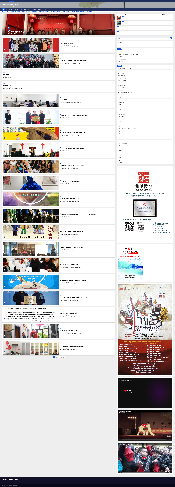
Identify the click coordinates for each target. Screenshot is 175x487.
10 (61, 357)
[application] (145, 393)
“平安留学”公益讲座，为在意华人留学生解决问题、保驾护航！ (73, 280)
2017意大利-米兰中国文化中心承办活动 (124, 68)
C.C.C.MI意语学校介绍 (121, 87)
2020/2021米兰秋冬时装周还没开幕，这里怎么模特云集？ (72, 149)
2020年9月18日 (62, 117)
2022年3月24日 (6, 87)
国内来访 (119, 104)
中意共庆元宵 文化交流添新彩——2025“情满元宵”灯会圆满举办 (73, 60)
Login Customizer (121, 90)
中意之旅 (119, 97)
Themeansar (15, 485)
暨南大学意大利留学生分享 (8, 85)
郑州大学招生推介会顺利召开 (17, 32)
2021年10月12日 (62, 101)
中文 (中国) (39, 9)
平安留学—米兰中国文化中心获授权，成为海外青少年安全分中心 (73, 297)
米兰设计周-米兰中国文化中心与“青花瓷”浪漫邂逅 (70, 181)
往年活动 (119, 109)
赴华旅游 (119, 157)
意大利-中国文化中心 (9, 9)
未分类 (60, 58)
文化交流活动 (16, 9)
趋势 (164, 14)
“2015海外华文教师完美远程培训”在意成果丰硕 (125, 92)
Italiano (44, 9)
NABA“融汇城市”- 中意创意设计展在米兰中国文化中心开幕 (72, 132)
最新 (126, 14)
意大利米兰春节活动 (121, 116)
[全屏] (170, 439)
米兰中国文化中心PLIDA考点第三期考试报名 (69, 330)
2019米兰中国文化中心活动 (122, 80)
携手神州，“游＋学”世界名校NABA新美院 (69, 264)
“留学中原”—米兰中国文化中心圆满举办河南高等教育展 (71, 231)
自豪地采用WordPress (5, 485)
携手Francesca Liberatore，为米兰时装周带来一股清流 (72, 165)
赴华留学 (9, 30)
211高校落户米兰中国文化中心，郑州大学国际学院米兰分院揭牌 (73, 116)
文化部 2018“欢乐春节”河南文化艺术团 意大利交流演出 (127, 128)
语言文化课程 (23, 9)
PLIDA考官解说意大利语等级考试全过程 (68, 313)
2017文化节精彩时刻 (121, 75)
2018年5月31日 (11, 33)
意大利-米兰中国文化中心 (10, 4)
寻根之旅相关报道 (121, 107)
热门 (145, 14)
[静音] (169, 439)
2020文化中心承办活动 (121, 85)
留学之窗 (29, 9)
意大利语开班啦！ (63, 99)
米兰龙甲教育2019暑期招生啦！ (123, 143)
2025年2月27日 (62, 45)
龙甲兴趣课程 (6, 74)
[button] (170, 9)
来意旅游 (119, 131)
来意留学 (119, 133)
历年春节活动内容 (121, 102)
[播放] (118, 439)
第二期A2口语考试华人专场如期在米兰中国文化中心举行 (72, 346)
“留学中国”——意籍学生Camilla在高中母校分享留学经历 (72, 247)
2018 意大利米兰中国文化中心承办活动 (124, 78)
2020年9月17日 (62, 249)
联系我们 (34, 9)
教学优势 (119, 121)
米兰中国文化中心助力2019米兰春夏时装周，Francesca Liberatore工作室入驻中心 (78, 214)
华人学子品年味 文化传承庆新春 (66, 43)
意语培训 (119, 119)
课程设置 (119, 155)
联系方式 (119, 148)
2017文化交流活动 (121, 73)
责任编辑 (16, 33)
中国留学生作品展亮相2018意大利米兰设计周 (69, 198)
